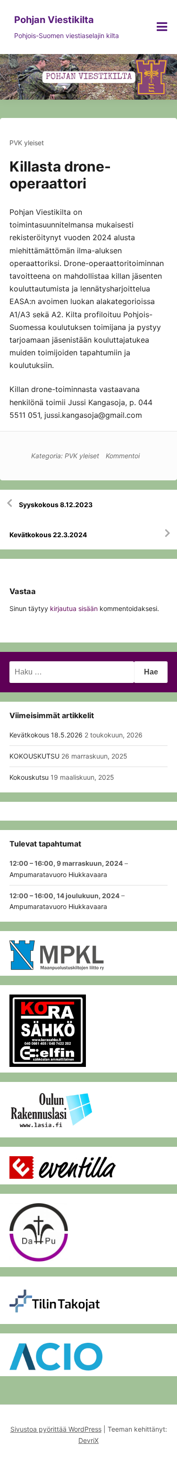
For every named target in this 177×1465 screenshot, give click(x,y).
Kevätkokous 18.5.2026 (46, 735)
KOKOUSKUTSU (34, 756)
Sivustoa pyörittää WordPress (55, 1429)
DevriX (88, 1440)
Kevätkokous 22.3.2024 (48, 535)
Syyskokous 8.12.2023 (56, 505)
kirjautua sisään (74, 608)
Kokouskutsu (29, 777)
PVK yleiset (26, 143)
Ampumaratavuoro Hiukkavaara (58, 874)
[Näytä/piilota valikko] (162, 26)
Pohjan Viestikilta (54, 19)
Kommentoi (123, 456)
